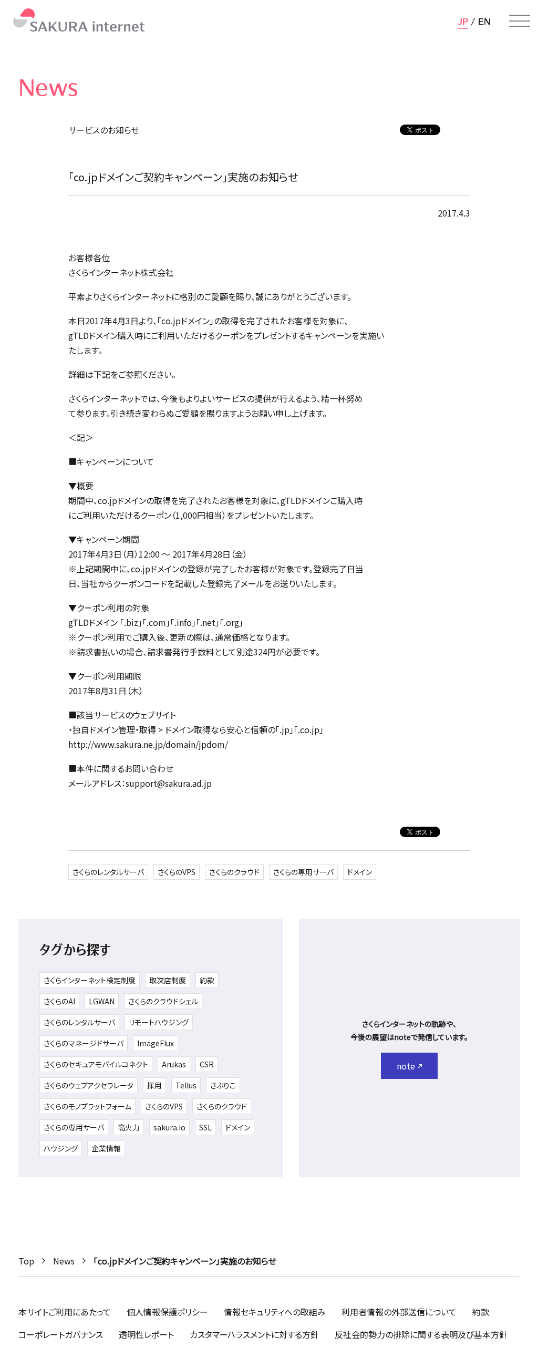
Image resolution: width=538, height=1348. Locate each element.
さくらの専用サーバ (303, 872)
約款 (207, 980)
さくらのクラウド (234, 872)
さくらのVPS (176, 872)
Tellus (185, 1085)
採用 (154, 1085)
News (64, 1260)
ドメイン (359, 872)
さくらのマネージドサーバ (83, 1043)
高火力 (129, 1127)
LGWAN (102, 1001)
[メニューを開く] (519, 21)
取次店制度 (167, 980)
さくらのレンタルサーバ (108, 872)
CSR (207, 1064)
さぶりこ (223, 1085)
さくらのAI (59, 1001)
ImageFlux (155, 1043)
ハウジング (61, 1148)
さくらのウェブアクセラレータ (88, 1085)
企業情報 (106, 1148)
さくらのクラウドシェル (163, 1001)
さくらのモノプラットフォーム (87, 1106)
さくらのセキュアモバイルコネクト (96, 1064)
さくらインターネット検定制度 (90, 980)
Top (26, 1260)
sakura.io (169, 1127)
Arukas (174, 1064)
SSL (205, 1127)
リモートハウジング (159, 1022)
